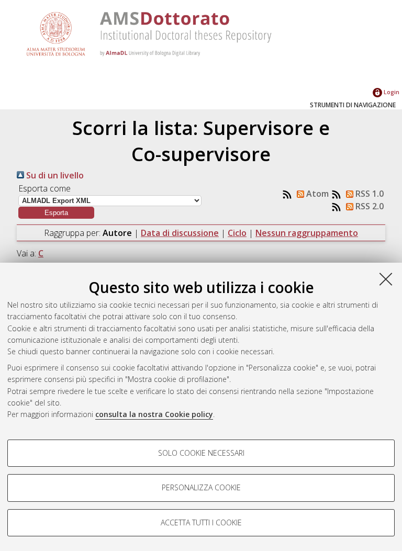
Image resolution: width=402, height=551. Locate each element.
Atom (316, 193)
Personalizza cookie (201, 487)
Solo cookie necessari (201, 453)
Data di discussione (180, 233)
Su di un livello (54, 175)
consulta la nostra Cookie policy (154, 414)
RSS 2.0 (368, 206)
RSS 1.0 (368, 193)
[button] (56, 213)
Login (390, 92)
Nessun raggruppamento (306, 233)
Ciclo (237, 233)
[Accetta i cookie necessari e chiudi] (385, 279)
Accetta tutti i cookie (201, 522)
